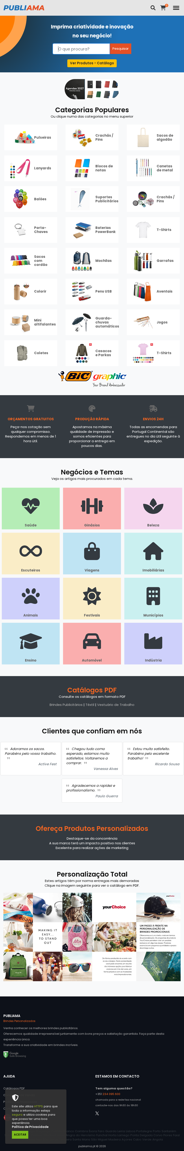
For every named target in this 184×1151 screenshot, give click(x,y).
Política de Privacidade (30, 1127)
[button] (92, 63)
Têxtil (89, 704)
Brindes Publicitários (66, 704)
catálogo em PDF (124, 885)
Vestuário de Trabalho (115, 704)
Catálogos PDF (92, 690)
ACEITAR (20, 1134)
